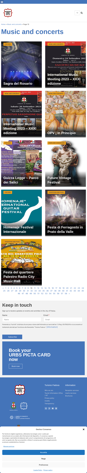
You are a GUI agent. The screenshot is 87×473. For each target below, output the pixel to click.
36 (47, 291)
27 (12, 291)
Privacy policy (47, 470)
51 (38, 293)
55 (54, 293)
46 (19, 293)
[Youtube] (52, 408)
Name (4, 315)
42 (71, 291)
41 (67, 291)
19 (63, 288)
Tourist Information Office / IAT (54, 394)
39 (59, 291)
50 (35, 293)
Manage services (8, 446)
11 (35, 288)
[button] (83, 429)
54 (50, 293)
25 (4, 291)
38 (55, 291)
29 (20, 291)
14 (45, 288)
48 (27, 293)
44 (79, 291)
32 (31, 291)
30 (24, 291)
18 (60, 288)
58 (66, 293)
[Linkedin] (56, 408)
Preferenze (43, 465)
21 (71, 288)
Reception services (72, 390)
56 (58, 293)
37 (51, 291)
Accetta (43, 452)
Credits (47, 401)
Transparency (49, 403)
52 (42, 293)
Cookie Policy (37, 470)
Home (3, 24)
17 (56, 288)
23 (79, 288)
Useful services (70, 393)
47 (23, 293)
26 (8, 291)
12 (38, 288)
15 (49, 288)
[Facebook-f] (49, 408)
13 (42, 288)
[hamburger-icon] (77, 12)
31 (28, 291)
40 (63, 291)
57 (62, 293)
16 (53, 288)
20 (67, 288)
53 (46, 293)
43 (75, 291)
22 (75, 288)
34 (39, 291)
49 (31, 293)
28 (16, 291)
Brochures (68, 396)
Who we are (49, 390)
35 (43, 291)
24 (83, 288)
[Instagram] (46, 408)
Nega (43, 459)
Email (46, 315)
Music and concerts (14, 24)
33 (35, 291)
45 (83, 291)
